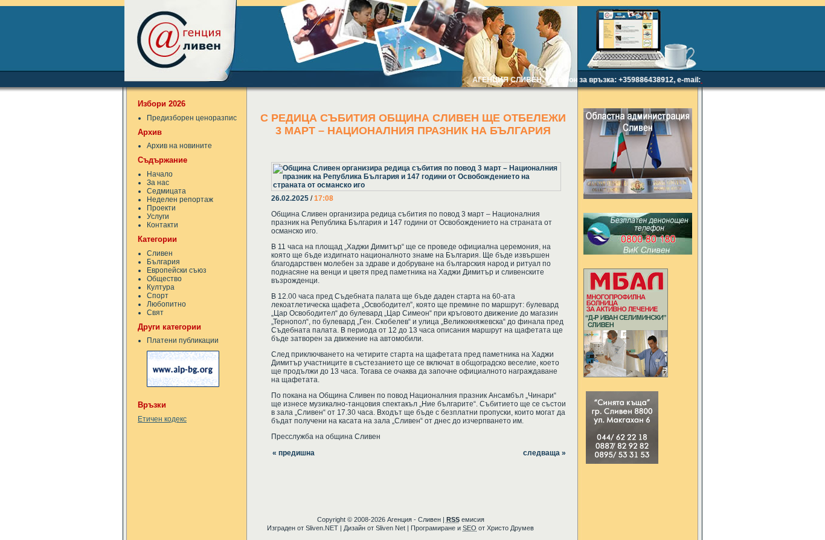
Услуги (158, 216)
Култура (161, 287)
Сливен (160, 253)
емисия (465, 519)
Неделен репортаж (180, 199)
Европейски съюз (177, 270)
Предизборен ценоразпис (192, 118)
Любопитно (166, 304)
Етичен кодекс (162, 419)
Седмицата (166, 191)
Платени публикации (183, 340)
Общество (164, 279)
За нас (158, 182)
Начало (160, 174)
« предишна (293, 453)
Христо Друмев (510, 528)
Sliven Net (390, 528)
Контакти (162, 225)
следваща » (544, 453)
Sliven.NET (322, 528)
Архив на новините (179, 146)
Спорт (158, 295)
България (163, 262)
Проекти (161, 208)
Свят (155, 312)
